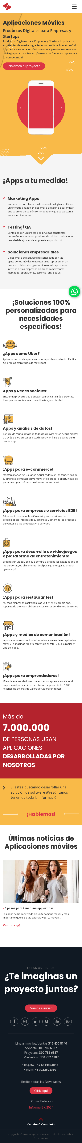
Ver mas (9, 925)
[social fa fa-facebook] (14, 1021)
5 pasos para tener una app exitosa (28, 908)
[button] (20, 107)
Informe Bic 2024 (41, 1107)
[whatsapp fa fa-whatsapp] (74, 291)
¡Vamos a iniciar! (41, 1008)
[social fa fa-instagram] (25, 1021)
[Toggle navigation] (74, 6)
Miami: (41, 1069)
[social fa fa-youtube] (57, 1021)
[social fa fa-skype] (46, 1021)
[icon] (7, 6)
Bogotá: (41, 1065)
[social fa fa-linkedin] (36, 1021)
